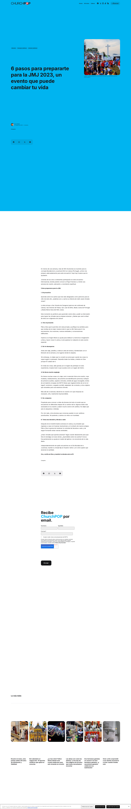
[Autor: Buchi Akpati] (12, 124)
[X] (100, 3)
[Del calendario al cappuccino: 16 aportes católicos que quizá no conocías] (38, 731)
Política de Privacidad (32, 807)
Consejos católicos (22, 48)
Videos (93, 3)
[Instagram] (103, 3)
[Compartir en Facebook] (13, 142)
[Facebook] (98, 3)
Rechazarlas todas (100, 806)
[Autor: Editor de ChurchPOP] (50, 740)
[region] (65, 806)
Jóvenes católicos (32, 48)
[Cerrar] (128, 806)
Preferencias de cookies (87, 806)
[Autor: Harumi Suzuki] (68, 740)
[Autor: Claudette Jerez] (31, 740)
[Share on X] (24, 142)
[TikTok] (105, 3)
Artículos (86, 3)
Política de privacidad (60, 542)
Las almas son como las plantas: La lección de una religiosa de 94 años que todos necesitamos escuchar (74, 762)
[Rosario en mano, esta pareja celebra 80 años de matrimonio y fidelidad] (19, 731)
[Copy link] (30, 142)
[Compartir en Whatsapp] (19, 142)
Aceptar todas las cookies (113, 806)
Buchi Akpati (17, 123)
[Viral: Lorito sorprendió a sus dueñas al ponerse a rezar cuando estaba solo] (111, 731)
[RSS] (108, 3)
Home (80, 3)
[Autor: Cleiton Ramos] (13, 740)
